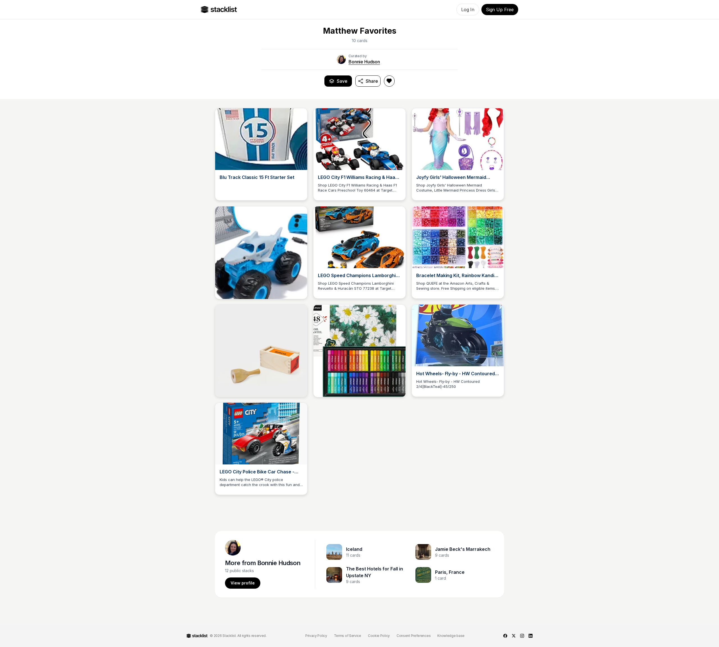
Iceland (354, 549)
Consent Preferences (414, 636)
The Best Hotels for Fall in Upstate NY (374, 572)
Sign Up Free (500, 9)
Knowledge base (451, 636)
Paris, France (450, 572)
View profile (243, 583)
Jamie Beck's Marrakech (462, 549)
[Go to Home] (219, 9)
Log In (467, 9)
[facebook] (505, 636)
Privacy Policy (316, 636)
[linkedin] (531, 636)
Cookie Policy (379, 636)
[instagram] (522, 636)
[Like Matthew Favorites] (389, 81)
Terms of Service (347, 636)
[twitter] (514, 636)
